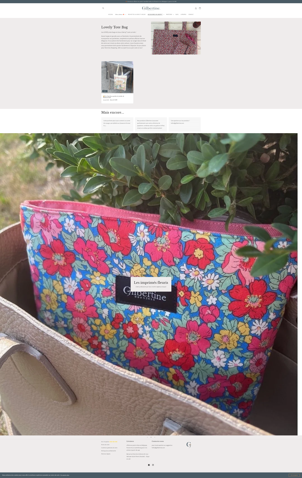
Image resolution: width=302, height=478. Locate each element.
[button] (103, 8)
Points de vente (105, 444)
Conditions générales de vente (109, 447)
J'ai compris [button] (294, 475)
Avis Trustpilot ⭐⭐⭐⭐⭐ (109, 441)
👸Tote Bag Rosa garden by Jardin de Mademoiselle (113, 97)
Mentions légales (105, 454)
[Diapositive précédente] (147, 437)
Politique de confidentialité (108, 450)
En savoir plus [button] (64, 475)
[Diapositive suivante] (154, 437)
